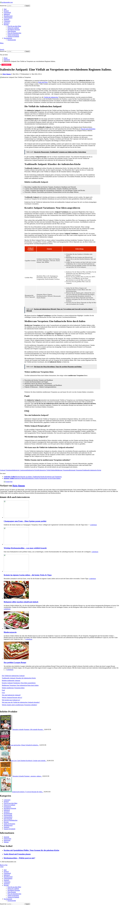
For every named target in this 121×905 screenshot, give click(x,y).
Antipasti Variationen (6, 470)
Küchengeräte (12, 40)
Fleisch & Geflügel (13, 28)
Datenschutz (7, 838)
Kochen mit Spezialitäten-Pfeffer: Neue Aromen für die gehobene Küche (31, 850)
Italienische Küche (32, 470)
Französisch (7, 12)
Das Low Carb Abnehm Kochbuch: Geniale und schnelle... (28, 760)
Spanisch (6, 19)
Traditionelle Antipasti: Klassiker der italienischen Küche (19, 678)
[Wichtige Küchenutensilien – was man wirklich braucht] (62, 536)
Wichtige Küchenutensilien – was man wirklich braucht (25, 548)
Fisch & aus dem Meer (14, 26)
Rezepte (6, 24)
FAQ (3, 692)
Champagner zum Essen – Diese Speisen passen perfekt (25, 521)
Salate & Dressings (13, 34)
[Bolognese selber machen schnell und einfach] (62, 590)
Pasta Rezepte (12, 31)
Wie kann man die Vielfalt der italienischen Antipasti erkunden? (21, 702)
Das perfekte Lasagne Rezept (15, 662)
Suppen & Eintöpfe (13, 36)
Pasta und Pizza (43, 82)
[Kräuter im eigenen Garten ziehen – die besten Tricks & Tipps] (62, 563)
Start (5, 9)
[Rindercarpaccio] (62, 620)
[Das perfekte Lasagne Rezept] (62, 651)
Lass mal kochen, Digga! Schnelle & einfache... (24, 745)
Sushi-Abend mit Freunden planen (17, 854)
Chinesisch (7, 21)
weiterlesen (93, 525)
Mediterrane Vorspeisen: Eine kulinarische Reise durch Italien (20, 685)
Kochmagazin (8, 38)
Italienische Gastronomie (20, 470)
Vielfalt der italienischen (51, 97)
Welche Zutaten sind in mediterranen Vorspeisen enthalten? (19, 705)
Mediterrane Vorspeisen (62, 470)
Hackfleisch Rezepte (14, 29)
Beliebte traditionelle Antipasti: (11, 680)
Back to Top (3, 865)
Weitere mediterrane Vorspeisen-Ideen (13, 688)
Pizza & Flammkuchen (14, 33)
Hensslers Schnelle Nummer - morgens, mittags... (27, 776)
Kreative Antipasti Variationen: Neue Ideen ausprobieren (19, 683)
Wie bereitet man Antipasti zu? (11, 700)
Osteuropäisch (8, 17)
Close (1, 866)
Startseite (6, 837)
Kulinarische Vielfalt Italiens (46, 470)
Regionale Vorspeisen (75, 470)
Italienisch (7, 14)
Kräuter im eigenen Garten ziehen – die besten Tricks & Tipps (28, 575)
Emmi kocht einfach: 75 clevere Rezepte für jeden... (27, 792)
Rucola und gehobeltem (88, 129)
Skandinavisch (8, 16)
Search (27, 5)
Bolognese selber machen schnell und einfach (21, 602)
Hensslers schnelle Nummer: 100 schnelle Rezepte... (28, 729)
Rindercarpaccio (10, 632)
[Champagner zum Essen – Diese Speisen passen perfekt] (62, 509)
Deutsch (6, 11)
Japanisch (7, 23)
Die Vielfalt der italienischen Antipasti (13, 675)
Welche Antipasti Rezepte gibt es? (12, 697)
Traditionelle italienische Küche (91, 470)
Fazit (3, 690)
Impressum (7, 840)
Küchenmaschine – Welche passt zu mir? (19, 858)
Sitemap (6, 842)
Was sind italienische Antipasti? (11, 695)
